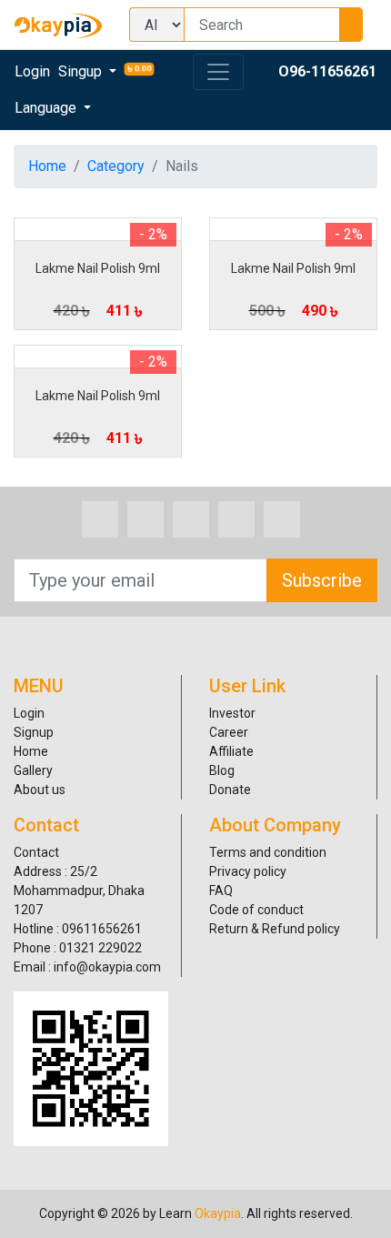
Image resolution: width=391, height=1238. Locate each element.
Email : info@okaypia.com (87, 967)
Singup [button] (81, 71)
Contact (36, 852)
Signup (34, 732)
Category (116, 166)
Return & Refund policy (274, 928)
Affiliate (231, 751)
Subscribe (322, 580)
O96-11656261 (327, 71)
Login (32, 71)
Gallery (33, 770)
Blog (222, 770)
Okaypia (218, 1213)
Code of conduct (256, 909)
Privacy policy (247, 871)
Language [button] (47, 107)
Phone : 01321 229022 (78, 948)
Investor (232, 713)
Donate (230, 789)
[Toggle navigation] (218, 72)
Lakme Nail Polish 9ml (97, 268)
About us (39, 789)
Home (47, 166)
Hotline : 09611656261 (78, 928)
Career (228, 732)
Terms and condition (267, 852)
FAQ (221, 890)
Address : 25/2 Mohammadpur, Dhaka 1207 (79, 890)
